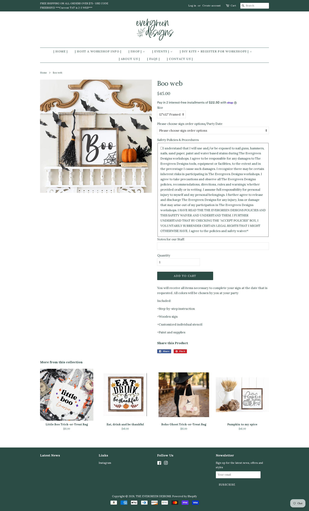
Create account (211, 5)
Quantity (163, 255)
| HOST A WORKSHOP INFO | (98, 51)
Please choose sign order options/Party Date (189, 124)
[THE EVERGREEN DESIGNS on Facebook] (159, 463)
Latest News (50, 455)
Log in (192, 5)
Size (160, 108)
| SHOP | (136, 51)
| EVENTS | (161, 51)
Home (43, 72)
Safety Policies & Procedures (178, 140)
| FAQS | (153, 59)
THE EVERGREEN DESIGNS (153, 496)
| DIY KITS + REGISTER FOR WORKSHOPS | (215, 51)
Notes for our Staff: (171, 239)
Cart (233, 5)
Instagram (105, 462)
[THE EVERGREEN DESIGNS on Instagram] (166, 463)
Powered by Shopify (184, 496)
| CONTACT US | (180, 59)
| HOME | (60, 51)
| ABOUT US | (129, 59)
